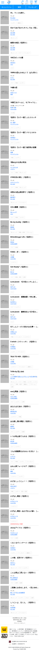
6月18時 (12, 33)
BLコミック (14, 38)
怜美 (11, 107)
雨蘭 (11, 152)
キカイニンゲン (14, 182)
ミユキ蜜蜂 (13, 376)
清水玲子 (12, 63)
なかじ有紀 (13, 396)
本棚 (31, 3)
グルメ (27, 597)
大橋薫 (12, 257)
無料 (19, 7)
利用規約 (19, 621)
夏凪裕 (12, 227)
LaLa (11, 64)
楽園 (11, 94)
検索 (22, 3)
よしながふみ (14, 167)
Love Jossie (13, 109)
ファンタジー (26, 53)
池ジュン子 (13, 212)
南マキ (12, 272)
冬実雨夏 (12, 607)
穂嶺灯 (12, 426)
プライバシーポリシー (19, 623)
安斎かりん (20, 376)
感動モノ (20, 23)
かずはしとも (14, 501)
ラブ (20, 53)
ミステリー (14, 262)
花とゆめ (12, 34)
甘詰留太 (12, 137)
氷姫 (15, 107)
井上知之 (12, 18)
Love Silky (13, 258)
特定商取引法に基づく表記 (19, 618)
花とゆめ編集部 (20, 592)
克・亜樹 (12, 122)
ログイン (27, 3)
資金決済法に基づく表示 (19, 619)
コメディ (13, 23)
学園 (16, 83)
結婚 (16, 247)
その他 (12, 112)
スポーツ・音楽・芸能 (21, 491)
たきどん (12, 456)
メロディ (12, 169)
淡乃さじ (12, 563)
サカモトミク (14, 533)
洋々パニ (26, 376)
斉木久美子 (13, 486)
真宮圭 (12, 242)
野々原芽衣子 (14, 578)
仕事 (24, 277)
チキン (12, 77)
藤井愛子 (12, 197)
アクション (30, 232)
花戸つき (12, 287)
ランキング (32, 7)
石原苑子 (12, 548)
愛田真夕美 (13, 411)
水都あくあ (13, 332)
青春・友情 (22, 232)
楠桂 (11, 471)
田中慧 (12, 441)
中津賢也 (12, 347)
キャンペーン (7, 7)
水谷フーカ (13, 92)
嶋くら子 (12, 592)
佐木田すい (13, 302)
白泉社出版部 (13, 244)
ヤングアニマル (14, 19)
